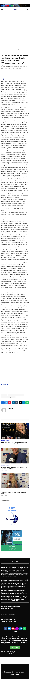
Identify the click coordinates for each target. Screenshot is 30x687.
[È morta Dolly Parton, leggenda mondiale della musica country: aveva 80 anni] (15, 430)
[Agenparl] (15, 9)
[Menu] (2, 9)
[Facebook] (5, 628)
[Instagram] (17, 628)
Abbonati (25, 5)
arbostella (21, 394)
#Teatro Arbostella (12, 394)
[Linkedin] (21, 628)
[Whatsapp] (24, 628)
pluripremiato (5, 397)
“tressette (4, 394)
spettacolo (12, 397)
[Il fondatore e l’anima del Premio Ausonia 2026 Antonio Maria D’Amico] (15, 455)
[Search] (28, 9)
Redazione (8, 66)
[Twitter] (9, 628)
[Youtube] (13, 628)
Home (2, 49)
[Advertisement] (15, 31)
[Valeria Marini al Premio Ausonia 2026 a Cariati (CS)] (15, 480)
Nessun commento (10, 68)
